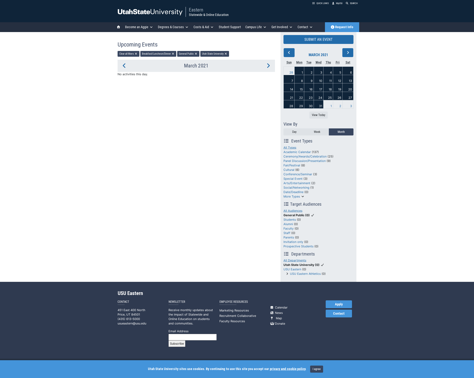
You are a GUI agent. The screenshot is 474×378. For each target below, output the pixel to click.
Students (289, 219)
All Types (289, 147)
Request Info (344, 27)
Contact (339, 313)
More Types (291, 196)
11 (330, 81)
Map (278, 318)
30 (311, 106)
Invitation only (293, 242)
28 (291, 72)
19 (339, 89)
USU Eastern (292, 269)
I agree (317, 369)
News (278, 313)
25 (330, 98)
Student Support (230, 27)
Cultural (288, 170)
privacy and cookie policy (287, 369)
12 (339, 81)
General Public (186, 53)
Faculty (288, 228)
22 (301, 98)
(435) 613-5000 (129, 319)
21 (291, 98)
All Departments (294, 260)
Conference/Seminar (297, 174)
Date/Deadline (293, 192)
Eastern (196, 10)
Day (294, 132)
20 (350, 89)
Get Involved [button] (279, 27)
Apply (339, 304)
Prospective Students (298, 246)
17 (320, 89)
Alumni (288, 224)
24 (320, 98)
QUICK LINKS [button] (322, 3)
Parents (288, 237)
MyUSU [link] (339, 3)
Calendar (281, 307)
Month (341, 132)
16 (311, 89)
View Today (318, 115)
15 (301, 89)
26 (339, 98)
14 (291, 89)
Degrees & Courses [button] (171, 27)
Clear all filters (126, 53)
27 (350, 98)
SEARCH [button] (354, 3)
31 (320, 106)
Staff (286, 233)
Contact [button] (303, 27)
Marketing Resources (234, 310)
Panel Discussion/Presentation (304, 161)
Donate (279, 323)
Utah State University (213, 53)
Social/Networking (296, 187)
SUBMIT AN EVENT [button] (318, 39)
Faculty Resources (232, 321)
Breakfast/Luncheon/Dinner (156, 53)
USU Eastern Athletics (305, 274)
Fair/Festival (291, 165)
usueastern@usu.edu (132, 323)
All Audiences (292, 211)
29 (301, 106)
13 (350, 81)
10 (320, 81)
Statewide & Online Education (209, 15)
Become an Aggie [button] (136, 27)
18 (330, 89)
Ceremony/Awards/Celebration (305, 156)
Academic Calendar (297, 152)
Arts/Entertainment (296, 183)
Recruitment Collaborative (237, 316)
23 (311, 98)
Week (317, 132)
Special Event (293, 178)
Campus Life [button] (253, 27)
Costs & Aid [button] (201, 27)
